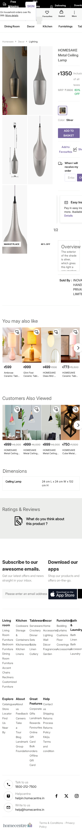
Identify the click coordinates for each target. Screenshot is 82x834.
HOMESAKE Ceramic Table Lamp (69, 374)
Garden (47, 653)
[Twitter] (66, 796)
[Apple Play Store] (62, 594)
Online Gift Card (33, 737)
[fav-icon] (47, 13)
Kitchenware (23, 644)
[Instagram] (76, 796)
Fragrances (50, 649)
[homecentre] (18, 824)
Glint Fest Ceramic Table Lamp (31, 374)
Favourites (36, 727)
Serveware (36, 625)
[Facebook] (56, 796)
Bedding (62, 625)
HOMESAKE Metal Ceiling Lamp (11, 452)
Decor (21, 41)
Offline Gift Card (34, 760)
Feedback (22, 713)
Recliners (8, 677)
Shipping (48, 713)
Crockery (35, 630)
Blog (18, 737)
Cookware (22, 625)
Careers (21, 718)
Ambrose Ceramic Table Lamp (11, 374)
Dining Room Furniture (7, 658)
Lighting (33, 41)
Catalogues (9, 704)
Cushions (62, 635)
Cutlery (34, 653)
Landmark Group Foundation (22, 746)
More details (11, 15)
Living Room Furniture (7, 635)
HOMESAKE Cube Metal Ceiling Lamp (69, 452)
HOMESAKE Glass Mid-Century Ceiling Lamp (50, 374)
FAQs (46, 737)
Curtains (62, 630)
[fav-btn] (17, 332)
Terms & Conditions (51, 822)
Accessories (64, 649)
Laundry (75, 653)
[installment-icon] (66, 202)
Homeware (8, 41)
